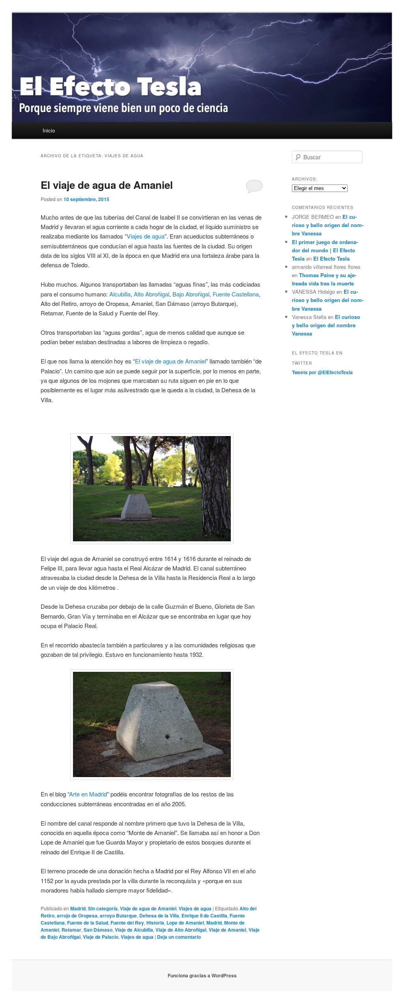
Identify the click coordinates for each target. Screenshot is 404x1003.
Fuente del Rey (127, 922)
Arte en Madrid (88, 794)
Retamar (71, 929)
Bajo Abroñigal (190, 294)
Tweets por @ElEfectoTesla (322, 372)
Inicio (49, 130)
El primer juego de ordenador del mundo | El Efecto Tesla (325, 250)
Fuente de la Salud (87, 922)
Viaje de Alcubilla (134, 929)
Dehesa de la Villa (159, 915)
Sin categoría (103, 908)
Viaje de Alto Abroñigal (180, 929)
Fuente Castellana (236, 294)
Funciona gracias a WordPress (202, 975)
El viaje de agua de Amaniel (107, 184)
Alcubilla (120, 294)
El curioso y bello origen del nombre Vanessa (327, 225)
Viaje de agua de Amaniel (148, 908)
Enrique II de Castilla (204, 915)
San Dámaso (98, 929)
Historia (155, 922)
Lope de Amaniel (185, 922)
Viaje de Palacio (100, 936)
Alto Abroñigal (151, 294)
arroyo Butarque (118, 915)
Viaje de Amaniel (227, 929)
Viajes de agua (146, 236)
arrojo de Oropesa (77, 915)
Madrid (78, 908)
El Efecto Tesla (331, 258)
